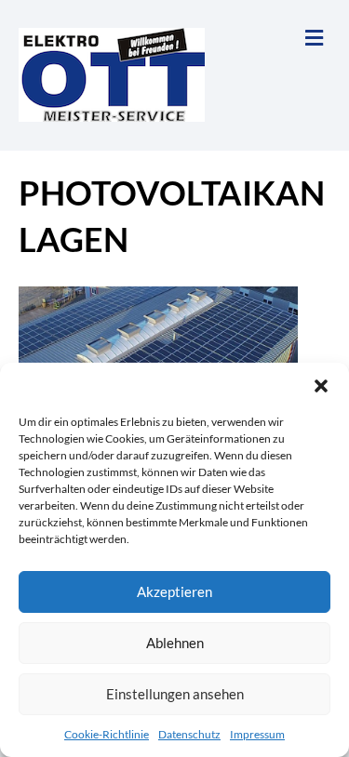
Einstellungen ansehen (175, 693)
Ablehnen (175, 642)
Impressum (257, 734)
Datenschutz (189, 734)
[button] (321, 386)
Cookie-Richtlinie (106, 734)
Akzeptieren (174, 591)
